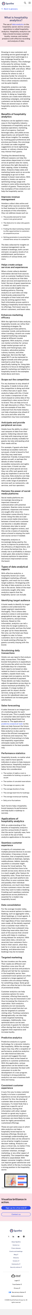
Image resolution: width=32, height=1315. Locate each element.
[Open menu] (29, 2)
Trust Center (16, 1284)
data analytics (18, 24)
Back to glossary (9, 9)
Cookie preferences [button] (17, 1296)
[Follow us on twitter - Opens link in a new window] (8, 1236)
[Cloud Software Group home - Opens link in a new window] (16, 1275)
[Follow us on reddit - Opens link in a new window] (23, 1236)
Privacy (16, 1288)
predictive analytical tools (12, 724)
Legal (16, 1280)
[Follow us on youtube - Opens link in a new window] (18, 1236)
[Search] (25, 2)
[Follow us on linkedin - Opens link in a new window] (12, 1236)
